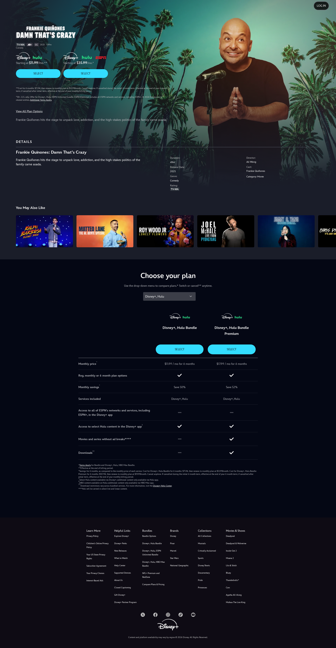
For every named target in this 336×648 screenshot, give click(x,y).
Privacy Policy (92, 536)
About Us (118, 580)
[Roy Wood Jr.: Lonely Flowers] (165, 231)
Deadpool (230, 536)
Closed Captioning (122, 587)
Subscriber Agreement (96, 566)
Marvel (173, 551)
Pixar (172, 543)
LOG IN (321, 5)
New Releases (120, 551)
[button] (126, 531)
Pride (200, 580)
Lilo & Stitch (231, 565)
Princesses (202, 587)
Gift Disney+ (119, 595)
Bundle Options (149, 536)
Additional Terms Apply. (41, 100)
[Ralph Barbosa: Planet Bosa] (44, 231)
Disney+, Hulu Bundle (152, 543)
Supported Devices (122, 573)
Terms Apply (85, 465)
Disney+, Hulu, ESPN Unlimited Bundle (151, 553)
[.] (143, 615)
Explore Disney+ (121, 536)
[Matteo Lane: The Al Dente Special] (104, 231)
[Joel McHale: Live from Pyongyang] (225, 231)
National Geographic (179, 565)
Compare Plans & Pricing (153, 584)
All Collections (204, 536)
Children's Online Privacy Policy (97, 545)
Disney (173, 536)
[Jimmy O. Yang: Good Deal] (286, 231)
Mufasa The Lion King (235, 602)
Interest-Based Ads (94, 580)
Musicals (202, 543)
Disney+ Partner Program (125, 602)
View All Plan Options (29, 111)
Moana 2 (230, 558)
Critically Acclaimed (207, 551)
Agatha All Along (234, 595)
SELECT (38, 73)
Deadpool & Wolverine (236, 543)
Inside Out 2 (231, 551)
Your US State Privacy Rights (95, 556)
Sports (201, 558)
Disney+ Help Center (162, 486)
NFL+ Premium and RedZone (151, 575)
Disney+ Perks (120, 543)
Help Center (119, 565)
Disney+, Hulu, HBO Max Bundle (153, 564)
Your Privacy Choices (95, 573)
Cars (228, 587)
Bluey (228, 573)
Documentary (204, 573)
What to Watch (121, 558)
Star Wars (174, 558)
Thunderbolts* (232, 580)
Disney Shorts (204, 565)
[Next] (329, 231)
